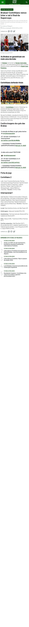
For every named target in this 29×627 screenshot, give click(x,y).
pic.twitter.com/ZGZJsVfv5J (10, 162)
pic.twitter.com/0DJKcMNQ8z (10, 140)
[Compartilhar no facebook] (11, 31)
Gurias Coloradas (21, 63)
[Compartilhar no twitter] (14, 31)
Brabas (4, 63)
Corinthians (9, 107)
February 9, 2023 (20, 145)
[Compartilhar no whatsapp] (9, 31)
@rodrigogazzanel (9, 133)
